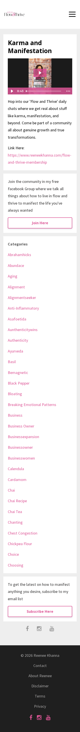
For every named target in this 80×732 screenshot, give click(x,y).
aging (12, 276)
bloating (15, 393)
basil (12, 361)
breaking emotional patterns (32, 404)
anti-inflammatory (23, 308)
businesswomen (21, 458)
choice (13, 554)
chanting (15, 522)
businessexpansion (23, 436)
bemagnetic (18, 372)
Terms (40, 696)
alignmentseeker (22, 297)
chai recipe (17, 500)
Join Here (40, 222)
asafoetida (17, 319)
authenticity (18, 340)
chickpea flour (20, 543)
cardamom (17, 479)
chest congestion (22, 533)
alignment (16, 286)
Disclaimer (40, 685)
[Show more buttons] (68, 91)
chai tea (15, 511)
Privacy (40, 706)
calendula (16, 468)
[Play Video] (12, 91)
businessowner (20, 447)
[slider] (44, 91)
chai (11, 490)
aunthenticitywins (23, 329)
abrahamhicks (19, 254)
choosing (15, 565)
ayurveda (15, 351)
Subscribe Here (40, 611)
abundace (16, 265)
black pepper (19, 383)
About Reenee (40, 675)
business (15, 415)
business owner (21, 426)
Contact (40, 665)
